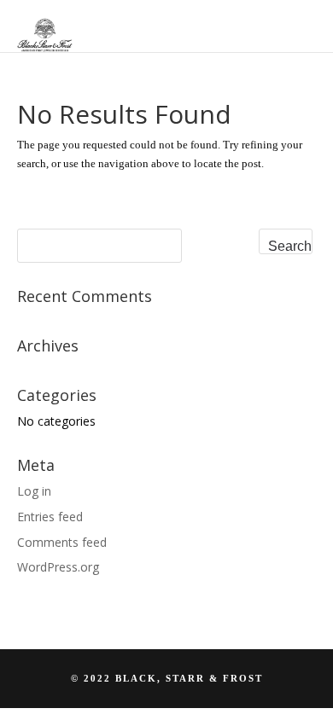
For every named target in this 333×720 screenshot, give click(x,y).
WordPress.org (58, 567)
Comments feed (62, 542)
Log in (34, 491)
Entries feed (50, 516)
